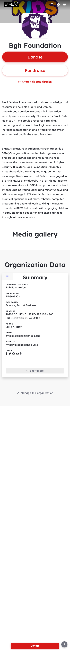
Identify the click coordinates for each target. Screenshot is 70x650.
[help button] (64, 644)
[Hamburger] (64, 4)
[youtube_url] (17, 353)
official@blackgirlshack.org (23, 335)
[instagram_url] (13, 353)
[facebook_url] (6, 353)
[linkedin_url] (21, 353)
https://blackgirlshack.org (22, 344)
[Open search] (52, 4)
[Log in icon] (58, 4)
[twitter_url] (10, 353)
